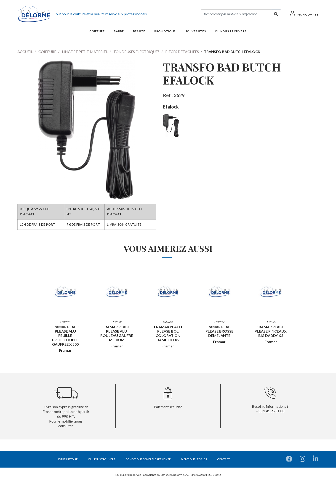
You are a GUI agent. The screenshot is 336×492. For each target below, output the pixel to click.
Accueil (25, 51)
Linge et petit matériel (85, 51)
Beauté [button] (139, 31)
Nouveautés (195, 31)
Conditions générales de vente (148, 459)
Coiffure (47, 51)
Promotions (165, 31)
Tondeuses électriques (136, 51)
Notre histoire (67, 459)
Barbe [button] (119, 31)
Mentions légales (194, 459)
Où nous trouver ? (230, 31)
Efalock (171, 106)
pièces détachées (182, 51)
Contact (223, 459)
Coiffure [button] (97, 31)
